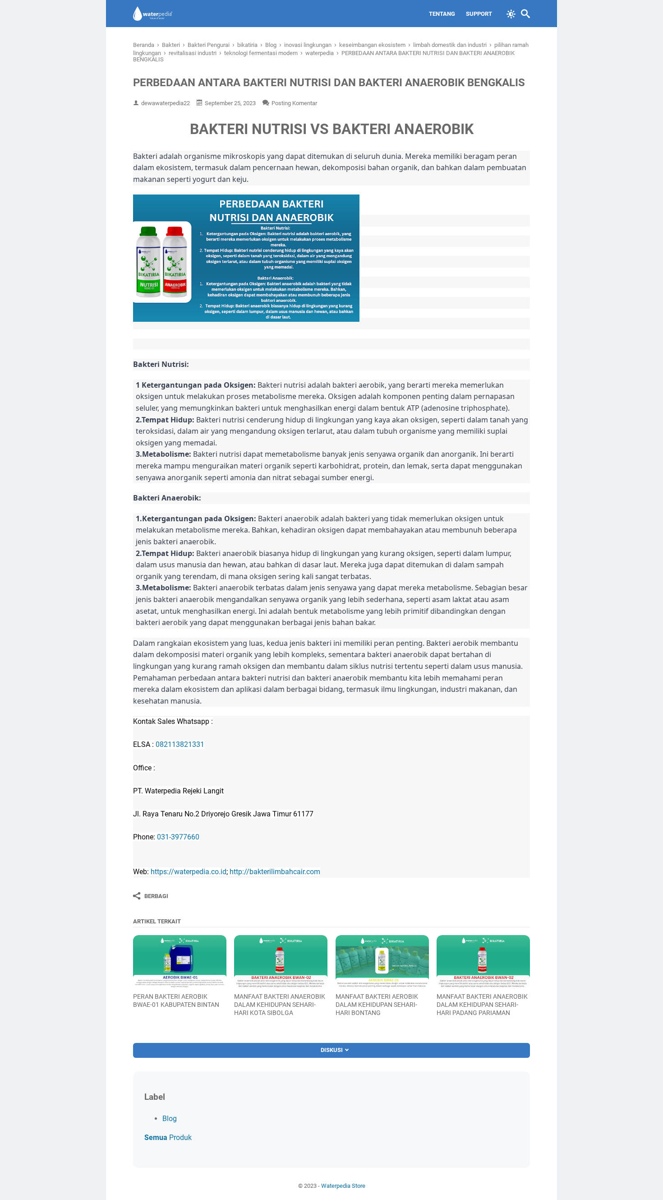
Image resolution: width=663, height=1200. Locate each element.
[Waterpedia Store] (152, 13)
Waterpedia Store (343, 1185)
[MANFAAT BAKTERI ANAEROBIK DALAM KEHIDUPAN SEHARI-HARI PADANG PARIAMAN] (483, 961)
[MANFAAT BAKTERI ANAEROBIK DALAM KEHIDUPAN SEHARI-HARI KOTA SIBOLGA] (280, 961)
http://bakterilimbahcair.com (275, 871)
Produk (168, 1137)
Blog (169, 1118)
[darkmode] (511, 13)
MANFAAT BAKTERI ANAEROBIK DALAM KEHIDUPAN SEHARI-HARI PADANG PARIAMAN (482, 1004)
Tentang (442, 13)
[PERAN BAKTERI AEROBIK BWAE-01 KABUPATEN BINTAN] (179, 961)
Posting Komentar (294, 103)
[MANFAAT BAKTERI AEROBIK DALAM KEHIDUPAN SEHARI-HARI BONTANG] (382, 961)
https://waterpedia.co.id (188, 871)
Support (479, 13)
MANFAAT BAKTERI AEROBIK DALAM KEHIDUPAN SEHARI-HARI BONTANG (377, 1004)
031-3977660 (178, 837)
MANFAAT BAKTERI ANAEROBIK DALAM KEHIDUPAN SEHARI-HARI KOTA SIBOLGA (279, 1004)
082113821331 (180, 744)
